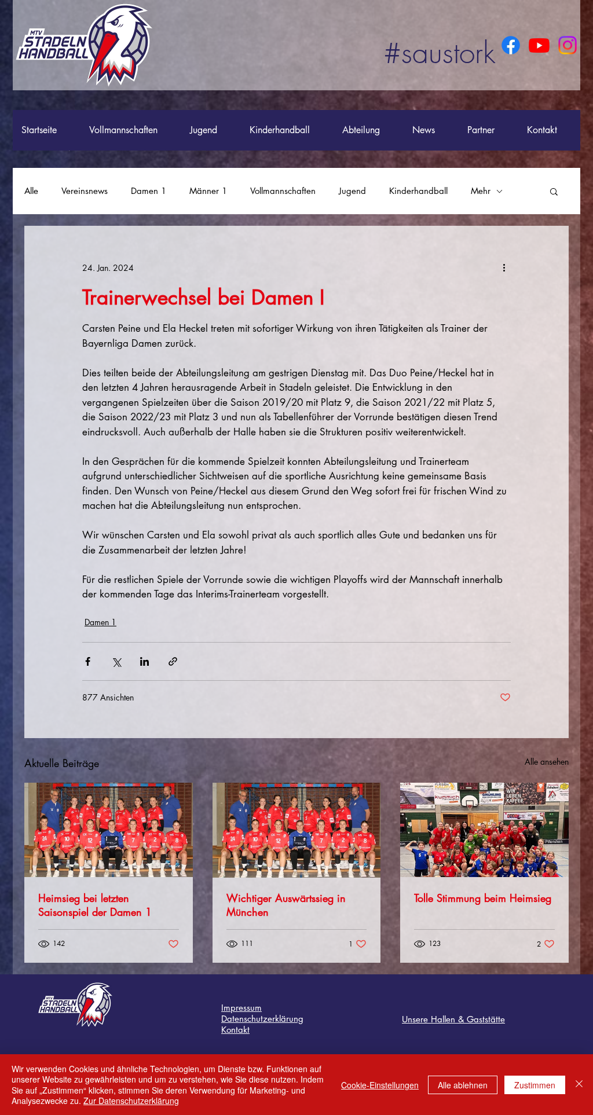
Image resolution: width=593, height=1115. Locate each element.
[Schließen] (579, 1084)
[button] (553, 191)
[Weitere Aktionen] (504, 267)
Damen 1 (148, 191)
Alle (31, 191)
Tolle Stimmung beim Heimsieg (482, 898)
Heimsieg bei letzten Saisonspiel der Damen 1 (95, 905)
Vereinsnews (84, 191)
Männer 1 (208, 191)
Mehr (480, 191)
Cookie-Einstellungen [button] (380, 1085)
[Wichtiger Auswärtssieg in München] (297, 830)
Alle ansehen (547, 761)
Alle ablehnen (463, 1085)
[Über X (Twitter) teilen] (116, 661)
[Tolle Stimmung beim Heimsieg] (484, 830)
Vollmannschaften (283, 191)
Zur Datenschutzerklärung (131, 1100)
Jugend (352, 191)
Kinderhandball (418, 191)
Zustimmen (534, 1085)
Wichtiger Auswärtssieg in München (286, 905)
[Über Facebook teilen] (87, 661)
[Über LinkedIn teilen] (144, 661)
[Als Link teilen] (172, 661)
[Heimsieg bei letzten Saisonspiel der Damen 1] (108, 830)
